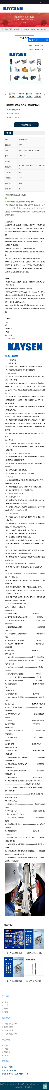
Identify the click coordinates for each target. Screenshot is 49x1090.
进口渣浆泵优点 (7, 1027)
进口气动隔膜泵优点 (9, 1034)
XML (38, 1084)
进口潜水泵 (6, 1052)
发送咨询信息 (26, 125)
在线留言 (5, 1009)
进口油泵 (5, 1045)
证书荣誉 (5, 1005)
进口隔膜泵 (6, 1049)
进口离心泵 (35, 29)
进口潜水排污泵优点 (9, 1024)
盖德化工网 (18, 1087)
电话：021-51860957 (9, 1070)
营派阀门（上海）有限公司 (26, 1084)
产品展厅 (25, 29)
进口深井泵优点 (7, 1030)
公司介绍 (5, 1002)
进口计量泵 (6, 1055)
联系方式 (5, 1012)
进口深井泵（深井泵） (34, 981)
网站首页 (17, 29)
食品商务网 (28, 1087)
